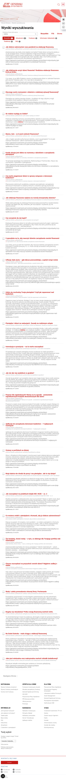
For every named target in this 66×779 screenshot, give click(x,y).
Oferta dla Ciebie (29, 684)
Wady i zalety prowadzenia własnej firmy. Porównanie (26, 592)
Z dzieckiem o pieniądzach (8, 727)
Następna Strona (9, 676)
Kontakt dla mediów (49, 725)
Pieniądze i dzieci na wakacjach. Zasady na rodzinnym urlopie (29, 323)
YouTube (18, 772)
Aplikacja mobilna (27, 720)
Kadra (45, 718)
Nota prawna (4, 744)
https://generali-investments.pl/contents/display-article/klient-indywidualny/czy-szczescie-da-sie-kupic (33, 229)
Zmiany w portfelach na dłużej (17, 450)
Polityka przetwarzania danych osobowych (7, 747)
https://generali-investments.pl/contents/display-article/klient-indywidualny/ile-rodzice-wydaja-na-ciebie (32, 124)
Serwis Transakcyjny (28, 718)
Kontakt (46, 720)
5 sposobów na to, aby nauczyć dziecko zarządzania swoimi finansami (32, 238)
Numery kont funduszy (7, 692)
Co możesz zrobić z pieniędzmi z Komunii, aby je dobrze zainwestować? (33, 516)
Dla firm (47, 684)
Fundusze (33, 38)
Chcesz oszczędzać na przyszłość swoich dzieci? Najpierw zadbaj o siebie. (31, 564)
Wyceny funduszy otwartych (9, 687)
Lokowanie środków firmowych (52, 693)
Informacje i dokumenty (48, 38)
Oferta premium (26, 701)
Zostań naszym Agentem (51, 715)
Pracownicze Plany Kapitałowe (30, 696)
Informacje (5, 708)
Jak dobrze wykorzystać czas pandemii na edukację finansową (30, 47)
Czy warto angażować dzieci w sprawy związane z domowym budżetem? (29, 177)
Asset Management (49, 696)
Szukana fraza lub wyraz (10, 32)
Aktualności (20, 38)
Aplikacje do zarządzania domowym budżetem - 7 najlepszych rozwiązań (29, 425)
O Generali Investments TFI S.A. (53, 711)
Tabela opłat (4, 715)
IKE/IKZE (25, 694)
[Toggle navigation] (63, 4)
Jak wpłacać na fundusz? (8, 713)
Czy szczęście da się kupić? (16, 218)
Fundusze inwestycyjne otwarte (31, 687)
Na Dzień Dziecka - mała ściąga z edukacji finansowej (26, 634)
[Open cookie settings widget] (3, 776)
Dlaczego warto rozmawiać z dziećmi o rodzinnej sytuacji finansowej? (32, 92)
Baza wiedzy (4, 718)
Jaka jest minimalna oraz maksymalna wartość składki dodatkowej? (32, 658)
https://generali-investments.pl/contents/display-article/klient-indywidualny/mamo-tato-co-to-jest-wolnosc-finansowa (26, 143)
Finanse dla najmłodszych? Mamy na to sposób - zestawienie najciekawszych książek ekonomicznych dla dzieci (29, 396)
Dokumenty (4, 722)
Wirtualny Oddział (27, 713)
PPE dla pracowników (28, 699)
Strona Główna (5, 23)
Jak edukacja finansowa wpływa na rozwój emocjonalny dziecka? (31, 198)
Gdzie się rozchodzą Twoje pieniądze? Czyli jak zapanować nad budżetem (30, 293)
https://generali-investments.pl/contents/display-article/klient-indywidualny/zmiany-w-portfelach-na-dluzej (26, 464)
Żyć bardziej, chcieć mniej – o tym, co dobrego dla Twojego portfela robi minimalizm (33, 539)
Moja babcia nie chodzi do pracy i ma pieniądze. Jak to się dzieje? (31, 474)
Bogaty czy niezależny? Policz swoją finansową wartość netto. (29, 612)
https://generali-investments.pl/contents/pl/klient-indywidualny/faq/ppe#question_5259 (22, 666)
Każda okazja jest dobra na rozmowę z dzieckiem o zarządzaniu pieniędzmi (30, 153)
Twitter (5, 772)
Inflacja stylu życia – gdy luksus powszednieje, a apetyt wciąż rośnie (32, 260)
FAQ (17, 41)
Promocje (25, 704)
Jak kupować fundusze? (7, 711)
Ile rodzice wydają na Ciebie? (17, 114)
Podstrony (8, 41)
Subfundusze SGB (49, 703)
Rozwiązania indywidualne (51, 700)
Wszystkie (44, 34)
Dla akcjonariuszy (49, 727)
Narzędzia (26, 708)
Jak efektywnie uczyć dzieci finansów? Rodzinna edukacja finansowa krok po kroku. (32, 71)
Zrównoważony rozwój (50, 722)
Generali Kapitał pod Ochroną (30, 692)
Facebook (6, 769)
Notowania (5, 684)
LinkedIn (18, 769)
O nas (46, 708)
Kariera (46, 713)
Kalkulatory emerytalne (28, 715)
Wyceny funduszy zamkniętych (9, 689)
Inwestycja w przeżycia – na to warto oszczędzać (24, 347)
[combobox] (8, 741)
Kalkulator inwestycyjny (28, 711)
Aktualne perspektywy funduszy (31, 689)
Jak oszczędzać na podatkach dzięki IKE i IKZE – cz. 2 (26, 494)
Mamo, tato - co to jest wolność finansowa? (22, 134)
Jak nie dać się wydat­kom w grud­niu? (20, 373)
